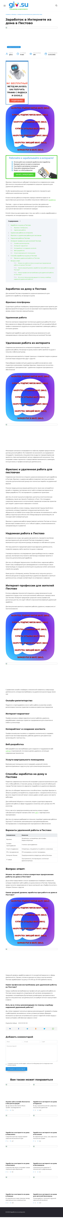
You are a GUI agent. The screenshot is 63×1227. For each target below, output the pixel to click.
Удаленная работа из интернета (22, 233)
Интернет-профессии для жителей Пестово (26, 241)
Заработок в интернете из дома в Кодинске (45, 1102)
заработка (52, 200)
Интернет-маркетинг (21, 246)
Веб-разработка (19, 250)
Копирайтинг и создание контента (25, 248)
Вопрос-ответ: (15, 261)
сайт (36, 812)
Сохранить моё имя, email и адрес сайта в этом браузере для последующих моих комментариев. (30, 1064)
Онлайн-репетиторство (21, 243)
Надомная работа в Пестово (20, 238)
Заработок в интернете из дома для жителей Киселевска (45, 1195)
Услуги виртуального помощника (24, 253)
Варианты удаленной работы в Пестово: (27, 258)
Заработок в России (14, 47)
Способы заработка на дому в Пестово (24, 255)
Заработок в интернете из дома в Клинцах (17, 1195)
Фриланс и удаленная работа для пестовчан (26, 235)
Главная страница (11, 14)
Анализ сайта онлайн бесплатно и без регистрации (18, 1102)
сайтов (8, 751)
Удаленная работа (20, 230)
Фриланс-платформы (21, 227)
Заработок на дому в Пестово (21, 225)
